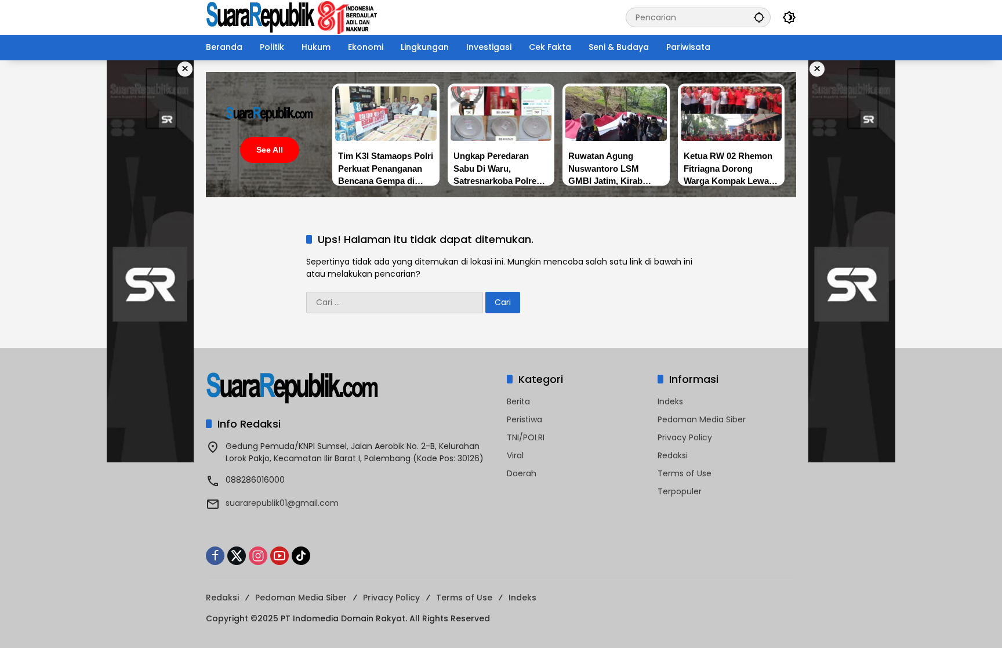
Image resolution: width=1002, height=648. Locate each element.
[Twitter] (236, 555)
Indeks (670, 401)
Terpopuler (680, 491)
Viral (515, 455)
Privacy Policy (685, 437)
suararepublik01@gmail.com (282, 503)
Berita (518, 401)
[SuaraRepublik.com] (292, 17)
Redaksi (673, 455)
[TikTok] (301, 555)
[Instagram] (258, 555)
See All (269, 149)
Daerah (521, 473)
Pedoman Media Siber (702, 419)
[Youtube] (279, 555)
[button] (759, 17)
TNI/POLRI (525, 437)
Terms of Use (684, 473)
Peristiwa (524, 419)
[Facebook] (215, 555)
